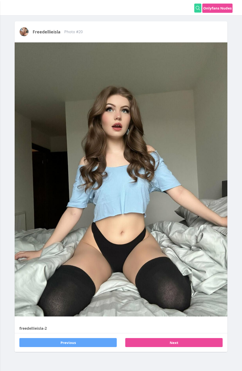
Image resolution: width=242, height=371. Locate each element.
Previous (68, 342)
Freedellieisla (46, 32)
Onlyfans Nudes (217, 8)
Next (174, 342)
